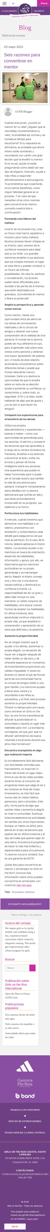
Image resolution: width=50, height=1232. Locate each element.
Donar (44, 3)
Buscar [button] (10, 968)
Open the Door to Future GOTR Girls (17, 995)
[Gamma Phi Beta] (25, 1082)
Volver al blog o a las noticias (26, 914)
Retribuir (30, 892)
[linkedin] (25, 1193)
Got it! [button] (15, 1226)
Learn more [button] (32, 1219)
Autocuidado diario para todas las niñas (20, 1035)
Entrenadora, (18, 892)
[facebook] (31, 1193)
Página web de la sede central (25, 1132)
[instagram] (19, 1193)
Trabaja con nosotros (25, 1110)
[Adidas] (25, 1066)
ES (13, 3)
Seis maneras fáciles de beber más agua (20, 1016)
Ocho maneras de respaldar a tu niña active (19, 1026)
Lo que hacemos (9, 11)
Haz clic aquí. (24, 885)
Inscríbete (39, 11)
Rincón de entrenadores (25, 1121)
